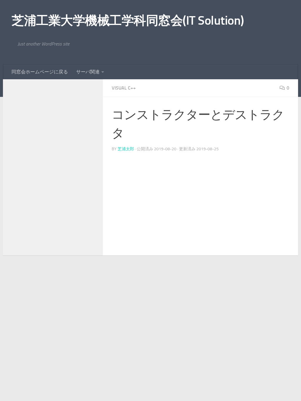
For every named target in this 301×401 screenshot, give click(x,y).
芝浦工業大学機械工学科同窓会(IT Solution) (128, 20)
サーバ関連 (88, 72)
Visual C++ (124, 88)
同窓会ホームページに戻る (39, 72)
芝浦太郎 (126, 148)
